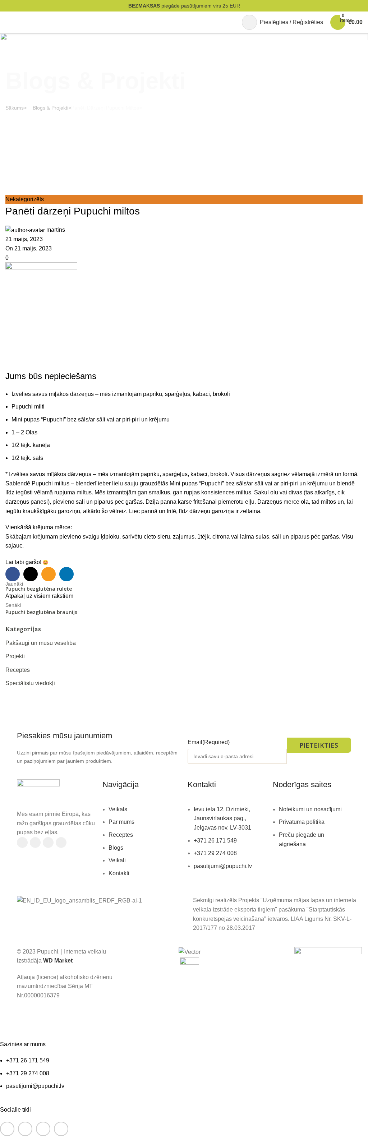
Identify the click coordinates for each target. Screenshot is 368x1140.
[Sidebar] (9, 1020)
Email (209, 742)
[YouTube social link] (48, 842)
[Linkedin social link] (61, 842)
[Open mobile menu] (8, 22)
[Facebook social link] (22, 842)
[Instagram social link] (35, 842)
